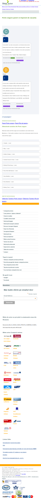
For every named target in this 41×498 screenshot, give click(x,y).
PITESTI (23, 325)
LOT (14, 389)
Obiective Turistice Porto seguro (12, 198)
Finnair (15, 375)
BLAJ (10, 325)
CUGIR (34, 325)
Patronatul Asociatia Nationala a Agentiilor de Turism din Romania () (20, 448)
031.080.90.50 (31, 0)
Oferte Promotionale (12, 6)
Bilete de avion (5, 6)
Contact (12, 9)
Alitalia (15, 348)
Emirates (6, 375)
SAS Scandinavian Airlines (17, 414)
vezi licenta (18, 475)
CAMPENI (28, 325)
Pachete (36, 6)
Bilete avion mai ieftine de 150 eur (23, 6)
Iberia (14, 382)
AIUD (18, 325)
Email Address (20, 295)
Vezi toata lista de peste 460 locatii (12, 327)
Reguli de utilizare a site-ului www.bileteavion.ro (14, 477)
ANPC (29, 477)
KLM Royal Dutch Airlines (7, 392)
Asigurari (4, 9)
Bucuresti (5, 325)
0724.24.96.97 (23, 0)
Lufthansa (6, 401)
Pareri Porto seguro (8, 123)
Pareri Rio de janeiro (21, 123)
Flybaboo (6, 382)
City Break (32, 6)
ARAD (14, 325)
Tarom (15, 423)
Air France (6, 348)
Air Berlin (15, 338)
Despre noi (8, 9)
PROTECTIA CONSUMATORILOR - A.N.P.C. (13, 458)
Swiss (5, 423)
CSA (5, 365)
